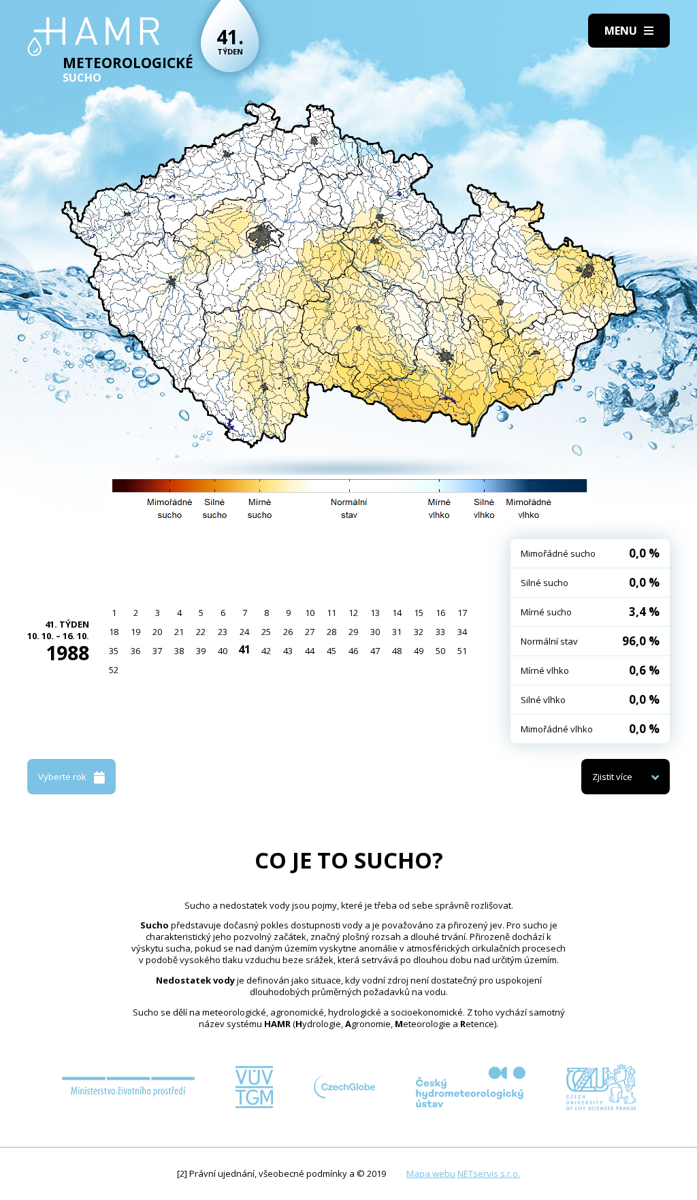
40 (222, 651)
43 (288, 651)
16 (440, 612)
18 (113, 632)
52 (113, 670)
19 (135, 632)
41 (244, 649)
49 (418, 651)
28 (331, 632)
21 (179, 632)
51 (462, 651)
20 (157, 632)
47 (375, 651)
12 (353, 612)
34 (462, 632)
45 (331, 651)
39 (201, 651)
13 (375, 612)
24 (244, 632)
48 (397, 651)
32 (418, 632)
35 (113, 651)
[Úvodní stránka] (93, 36)
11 (331, 612)
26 (288, 632)
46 (353, 651)
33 (440, 632)
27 (309, 632)
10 (309, 612)
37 (157, 651)
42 (266, 651)
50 (440, 651)
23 (222, 632)
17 (462, 612)
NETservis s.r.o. (488, 1173)
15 (418, 612)
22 (201, 632)
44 (309, 651)
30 (375, 632)
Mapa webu (430, 1173)
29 (353, 632)
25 (266, 632)
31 (397, 632)
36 (135, 651)
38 (179, 651)
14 (397, 612)
